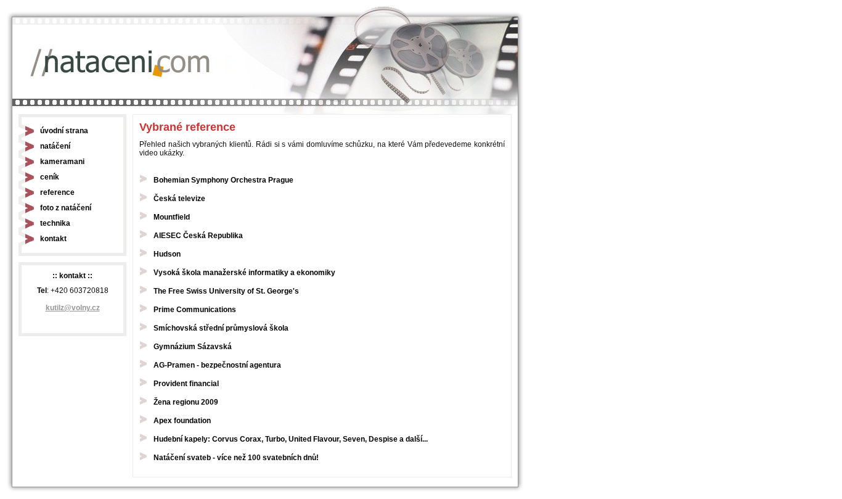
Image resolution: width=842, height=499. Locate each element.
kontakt (53, 238)
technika (55, 223)
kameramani (62, 161)
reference (57, 192)
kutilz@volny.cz (73, 307)
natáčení (55, 146)
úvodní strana (64, 130)
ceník (49, 177)
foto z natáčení (65, 208)
